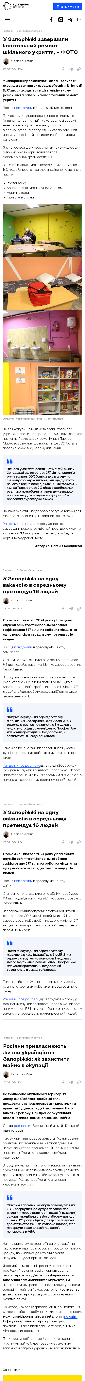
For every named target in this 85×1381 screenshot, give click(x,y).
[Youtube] (79, 19)
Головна (8, 31)
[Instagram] (60, 19)
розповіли (22, 1126)
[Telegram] (70, 19)
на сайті (70, 1316)
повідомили (23, 108)
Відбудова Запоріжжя (29, 31)
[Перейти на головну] (16, 6)
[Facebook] (51, 19)
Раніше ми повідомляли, (21, 524)
